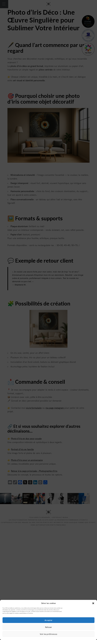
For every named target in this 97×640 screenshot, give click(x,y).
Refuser (48, 627)
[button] (93, 603)
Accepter (48, 620)
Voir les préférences (48, 634)
